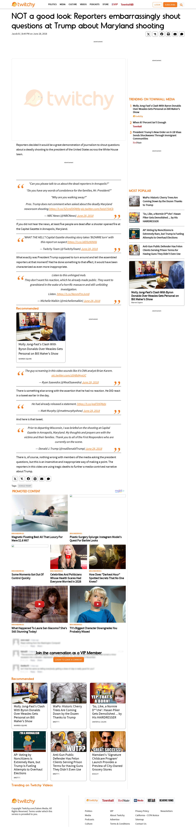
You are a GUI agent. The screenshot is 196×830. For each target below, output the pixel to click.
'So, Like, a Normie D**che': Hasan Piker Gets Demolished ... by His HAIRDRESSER (162, 218)
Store (106, 4)
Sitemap (139, 819)
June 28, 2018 (85, 215)
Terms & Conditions (120, 824)
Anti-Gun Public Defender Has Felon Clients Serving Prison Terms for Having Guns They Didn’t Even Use (68, 762)
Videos (83, 4)
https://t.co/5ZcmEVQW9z (64, 209)
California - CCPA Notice (147, 815)
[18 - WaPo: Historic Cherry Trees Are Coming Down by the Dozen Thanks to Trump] (134, 201)
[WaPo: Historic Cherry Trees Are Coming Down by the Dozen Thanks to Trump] (68, 693)
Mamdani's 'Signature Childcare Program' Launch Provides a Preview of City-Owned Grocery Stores (107, 762)
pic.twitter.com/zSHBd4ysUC (68, 375)
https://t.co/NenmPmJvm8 (73, 294)
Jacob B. (16, 34)
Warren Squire (25, 359)
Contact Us (140, 824)
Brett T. (56, 722)
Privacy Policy (142, 811)
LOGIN (157, 4)
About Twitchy (117, 815)
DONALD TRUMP (25, 486)
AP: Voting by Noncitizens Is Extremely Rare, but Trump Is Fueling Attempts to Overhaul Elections (163, 234)
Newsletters (167, 811)
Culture (73, 4)
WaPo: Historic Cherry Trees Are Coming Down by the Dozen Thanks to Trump (162, 201)
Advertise (114, 819)
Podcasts (94, 4)
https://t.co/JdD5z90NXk (82, 242)
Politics (52, 4)
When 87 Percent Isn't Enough (149, 122)
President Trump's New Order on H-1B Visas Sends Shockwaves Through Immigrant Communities (157, 135)
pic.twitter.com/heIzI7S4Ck (97, 209)
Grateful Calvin (99, 722)
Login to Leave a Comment (68, 659)
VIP (111, 811)
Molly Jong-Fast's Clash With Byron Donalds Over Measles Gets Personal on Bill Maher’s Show (41, 349)
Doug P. (95, 774)
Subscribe (170, 4)
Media (62, 4)
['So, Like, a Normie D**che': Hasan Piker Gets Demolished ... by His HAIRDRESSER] (108, 693)
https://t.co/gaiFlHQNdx (91, 404)
